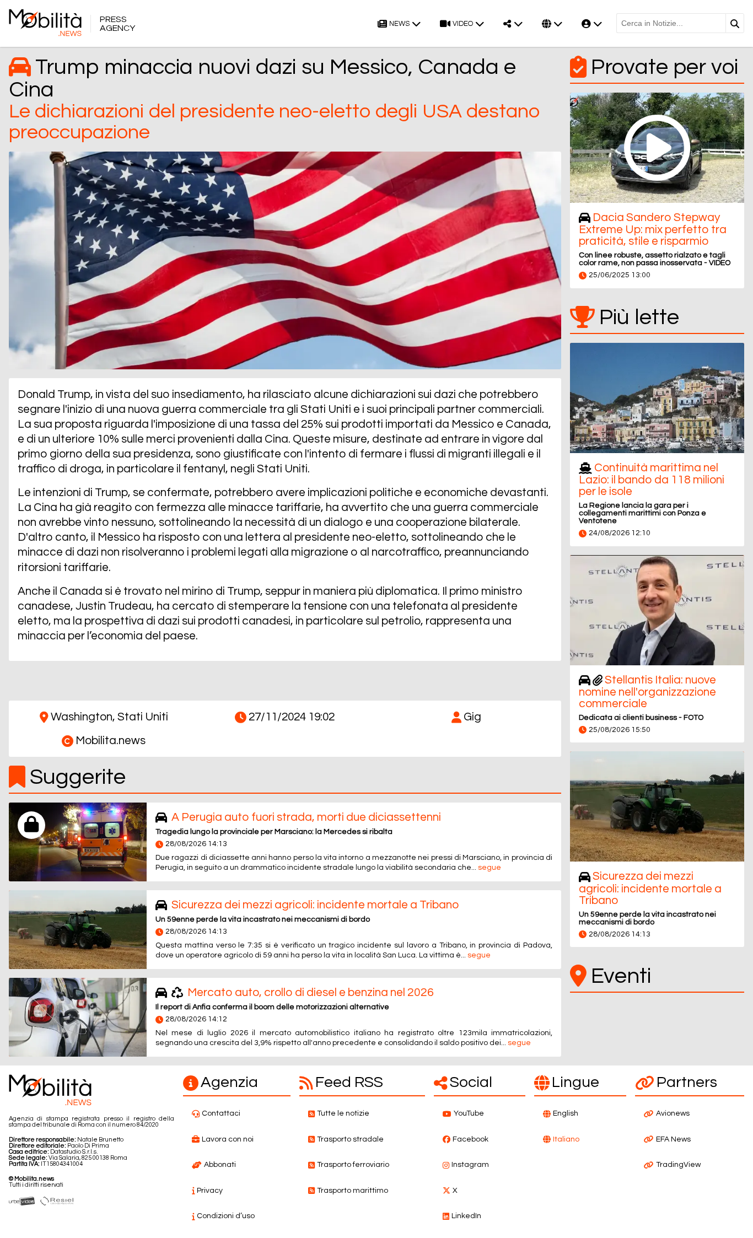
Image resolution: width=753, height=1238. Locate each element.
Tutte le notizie (343, 1113)
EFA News (673, 1139)
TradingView (678, 1165)
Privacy (210, 1190)
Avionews (673, 1113)
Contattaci (221, 1113)
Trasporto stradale (350, 1139)
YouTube (469, 1113)
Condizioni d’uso (226, 1216)
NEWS (399, 24)
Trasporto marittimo (352, 1190)
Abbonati (220, 1165)
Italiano (566, 1139)
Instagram (470, 1165)
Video (463, 24)
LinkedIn (466, 1216)
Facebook (470, 1139)
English (565, 1113)
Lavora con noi (228, 1139)
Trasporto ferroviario (353, 1165)
